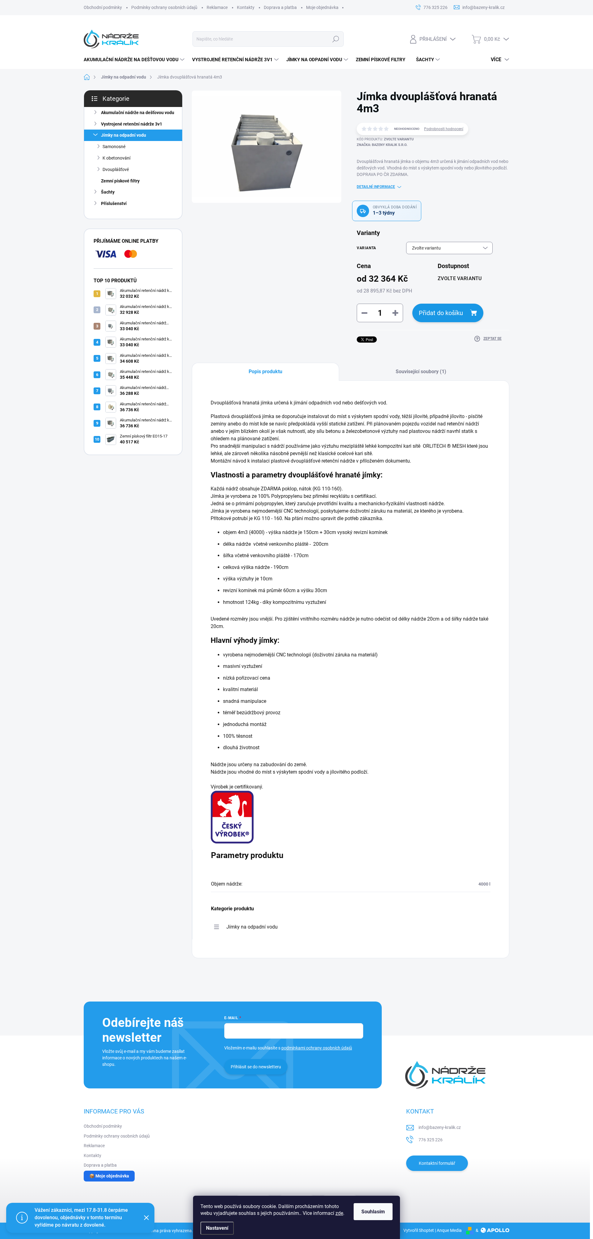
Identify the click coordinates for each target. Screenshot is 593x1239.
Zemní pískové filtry (120, 180)
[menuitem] (135, 59)
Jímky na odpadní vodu (123, 135)
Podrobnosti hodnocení (443, 129)
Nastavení (217, 1228)
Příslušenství (114, 203)
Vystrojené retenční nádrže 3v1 (131, 124)
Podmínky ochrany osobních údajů (164, 7)
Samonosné (114, 146)
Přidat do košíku (441, 313)
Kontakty (245, 7)
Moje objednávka (322, 7)
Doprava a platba (280, 7)
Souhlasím (373, 1212)
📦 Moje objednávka (109, 1175)
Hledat (335, 38)
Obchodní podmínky (103, 7)
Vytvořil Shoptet (418, 1230)
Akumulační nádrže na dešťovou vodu (137, 112)
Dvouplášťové (116, 169)
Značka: (382, 145)
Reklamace (217, 7)
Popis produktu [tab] (265, 371)
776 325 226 (430, 1139)
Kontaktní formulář (437, 1163)
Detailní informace (376, 187)
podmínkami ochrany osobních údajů (316, 1047)
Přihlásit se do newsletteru (256, 1066)
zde (339, 1213)
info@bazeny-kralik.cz (439, 1127)
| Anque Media (448, 1230)
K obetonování (116, 158)
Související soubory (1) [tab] (421, 371)
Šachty (108, 192)
